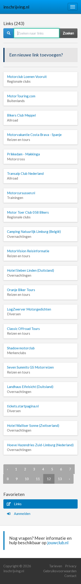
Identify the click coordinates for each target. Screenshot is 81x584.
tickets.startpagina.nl (23, 406)
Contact (70, 576)
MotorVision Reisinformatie (28, 251)
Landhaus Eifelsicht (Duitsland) (30, 387)
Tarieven (55, 566)
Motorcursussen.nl (21, 193)
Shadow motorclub (21, 348)
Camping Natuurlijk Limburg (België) (34, 231)
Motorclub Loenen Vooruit (27, 77)
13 (60, 479)
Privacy (70, 566)
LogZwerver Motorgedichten (29, 309)
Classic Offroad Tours (23, 329)
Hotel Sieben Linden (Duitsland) (30, 270)
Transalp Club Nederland (25, 173)
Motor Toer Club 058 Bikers (28, 212)
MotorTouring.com (21, 96)
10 (27, 479)
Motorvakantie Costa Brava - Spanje (34, 135)
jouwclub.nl (57, 542)
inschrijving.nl (16, 6)
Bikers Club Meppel (21, 115)
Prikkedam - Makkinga (23, 154)
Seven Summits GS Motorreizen (30, 367)
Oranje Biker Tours (21, 290)
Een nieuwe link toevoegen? (36, 54)
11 (38, 479)
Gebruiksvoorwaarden (59, 571)
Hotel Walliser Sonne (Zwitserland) (33, 425)
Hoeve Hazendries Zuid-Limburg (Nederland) (40, 445)
